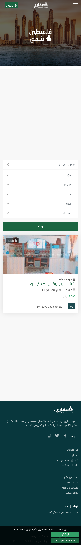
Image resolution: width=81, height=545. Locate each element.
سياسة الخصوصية (65, 540)
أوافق (65, 534)
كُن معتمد (72, 482)
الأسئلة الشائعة (70, 465)
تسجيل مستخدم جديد (67, 460)
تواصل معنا (72, 493)
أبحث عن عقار (71, 477)
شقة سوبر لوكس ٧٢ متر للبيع (52, 283)
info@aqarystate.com (61, 512)
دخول (75, 455)
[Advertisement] (40, 111)
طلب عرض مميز (69, 488)
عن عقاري (72, 450)
